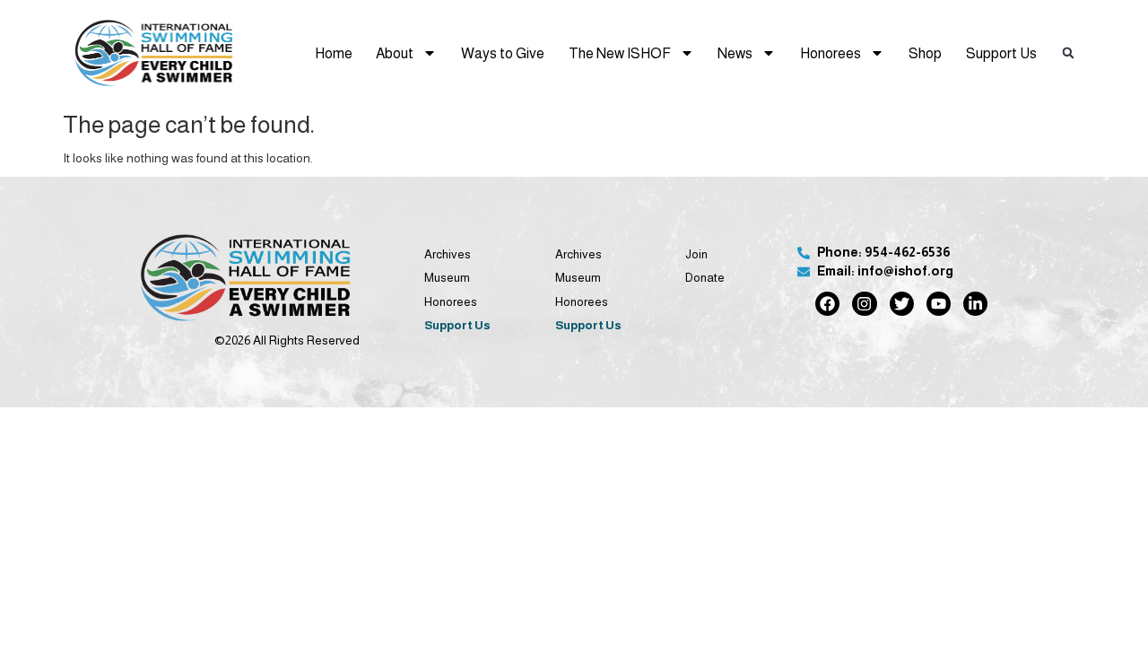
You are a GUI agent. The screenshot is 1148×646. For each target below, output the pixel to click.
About (394, 53)
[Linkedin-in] (975, 304)
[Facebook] (827, 304)
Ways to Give (502, 53)
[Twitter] (902, 304)
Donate (705, 277)
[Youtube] (938, 304)
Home (333, 53)
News (735, 53)
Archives (447, 254)
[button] (1069, 53)
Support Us (1001, 53)
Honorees (830, 53)
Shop (925, 53)
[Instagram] (864, 304)
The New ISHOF (620, 53)
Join (696, 254)
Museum (447, 277)
